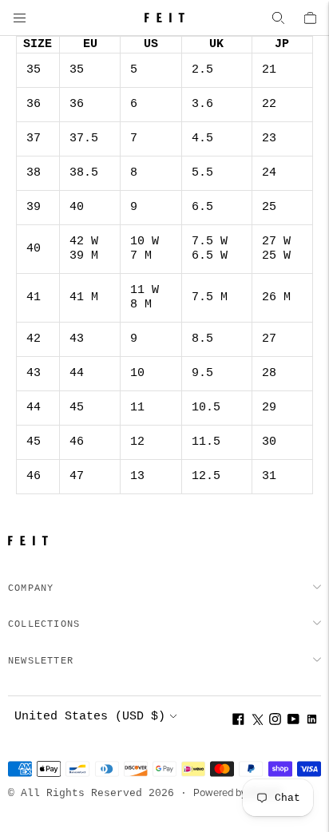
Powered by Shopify (237, 793)
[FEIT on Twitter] (257, 721)
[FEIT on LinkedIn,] (312, 721)
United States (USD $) (89, 716)
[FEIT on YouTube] (293, 721)
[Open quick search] (278, 17)
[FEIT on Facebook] (238, 721)
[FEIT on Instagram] (275, 721)
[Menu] (19, 17)
